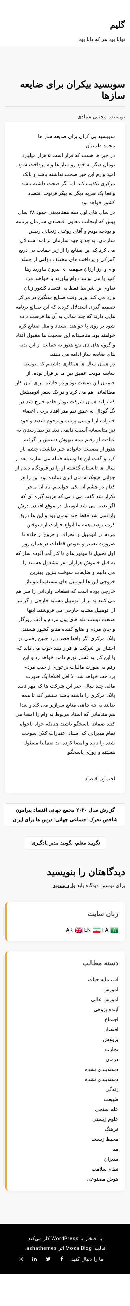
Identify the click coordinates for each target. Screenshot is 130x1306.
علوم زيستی (105, 1119)
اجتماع (108, 779)
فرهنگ (111, 1129)
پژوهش (110, 1039)
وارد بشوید (64, 885)
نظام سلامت (105, 1169)
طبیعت (111, 1099)
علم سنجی (106, 1109)
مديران (111, 1159)
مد (115, 1149)
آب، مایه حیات (103, 979)
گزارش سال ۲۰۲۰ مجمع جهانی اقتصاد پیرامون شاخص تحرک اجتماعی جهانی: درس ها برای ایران (65, 815)
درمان (112, 1059)
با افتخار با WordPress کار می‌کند (65, 1238)
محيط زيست (104, 1139)
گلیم (117, 25)
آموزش (110, 989)
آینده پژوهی (106, 1009)
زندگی (111, 1089)
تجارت (111, 1049)
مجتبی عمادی (92, 117)
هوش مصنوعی (102, 1179)
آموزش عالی (104, 999)
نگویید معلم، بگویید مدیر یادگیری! (65, 843)
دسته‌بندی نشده (101, 1069)
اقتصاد (92, 779)
